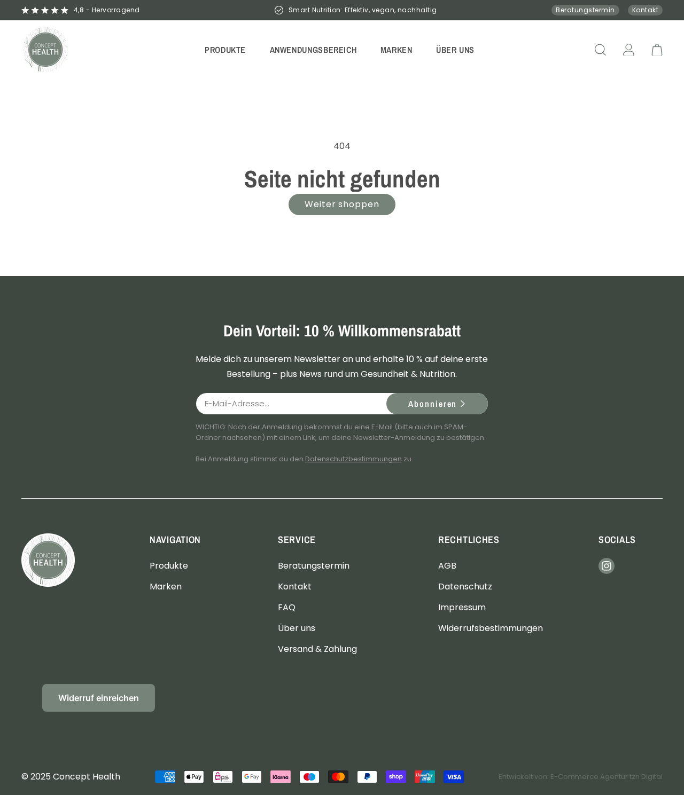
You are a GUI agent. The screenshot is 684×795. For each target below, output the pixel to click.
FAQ (287, 607)
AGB (447, 565)
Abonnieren (432, 404)
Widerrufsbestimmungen (490, 628)
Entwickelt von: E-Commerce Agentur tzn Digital (581, 777)
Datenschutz (465, 586)
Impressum (462, 607)
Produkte (169, 565)
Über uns (296, 628)
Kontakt (645, 9)
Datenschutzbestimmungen (353, 459)
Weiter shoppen (342, 204)
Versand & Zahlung (317, 649)
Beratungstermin (585, 9)
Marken (166, 586)
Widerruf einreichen (98, 697)
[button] (225, 49)
